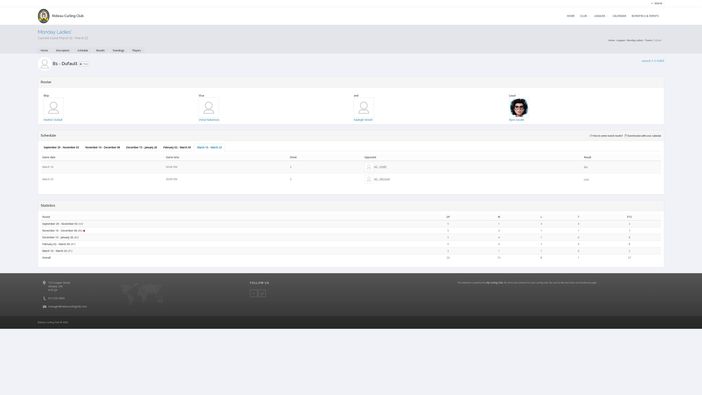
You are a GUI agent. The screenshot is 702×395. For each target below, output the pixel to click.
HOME (571, 16)
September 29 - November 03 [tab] (61, 147)
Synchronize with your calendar (644, 135)
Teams (648, 40)
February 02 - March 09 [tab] (177, 147)
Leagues (621, 40)
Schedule (83, 50)
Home (611, 40)
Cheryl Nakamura (209, 119)
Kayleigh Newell (363, 119)
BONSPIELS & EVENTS (645, 16)
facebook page (588, 282)
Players (136, 50)
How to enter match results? (608, 135)
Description (62, 50)
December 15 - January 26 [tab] (141, 147)
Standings (118, 50)
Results (100, 50)
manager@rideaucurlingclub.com (67, 306)
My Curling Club (495, 282)
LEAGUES (599, 16)
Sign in (658, 3)
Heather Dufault (53, 119)
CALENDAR (619, 16)
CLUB (583, 16)
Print (85, 64)
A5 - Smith (380, 166)
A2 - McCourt (382, 179)
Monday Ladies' (635, 40)
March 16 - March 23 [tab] (209, 147)
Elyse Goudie (516, 119)
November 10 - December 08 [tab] (102, 147)
